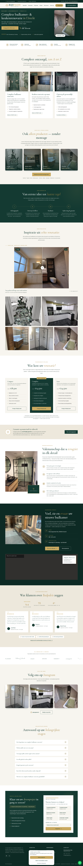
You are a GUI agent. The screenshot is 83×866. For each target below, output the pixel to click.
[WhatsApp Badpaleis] (80, 863)
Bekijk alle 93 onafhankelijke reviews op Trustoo (41, 640)
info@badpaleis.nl (74, 1)
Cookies (72, 863)
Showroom (46, 5)
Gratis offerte (72, 5)
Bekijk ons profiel (46, 712)
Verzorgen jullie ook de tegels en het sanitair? (28, 753)
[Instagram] (9, 856)
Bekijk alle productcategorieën (41, 174)
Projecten (36, 5)
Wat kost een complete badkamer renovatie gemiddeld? (31, 776)
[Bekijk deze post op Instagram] (17, 696)
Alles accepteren (41, 857)
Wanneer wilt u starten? (51, 822)
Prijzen (41, 5)
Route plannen (65, 548)
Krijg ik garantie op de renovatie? (25, 765)
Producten (30, 5)
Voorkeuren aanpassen (41, 863)
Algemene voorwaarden (65, 863)
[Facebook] (6, 856)
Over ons (52, 5)
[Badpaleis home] (12, 5)
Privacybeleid (57, 863)
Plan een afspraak (61, 115)
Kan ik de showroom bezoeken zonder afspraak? (29, 771)
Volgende (57, 828)
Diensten (25, 5)
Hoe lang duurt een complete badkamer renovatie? (29, 742)
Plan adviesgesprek (71, 432)
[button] (41, 567)
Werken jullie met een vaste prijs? (25, 748)
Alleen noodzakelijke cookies (41, 860)
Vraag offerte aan (12, 115)
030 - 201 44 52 (65, 1)
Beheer (76, 863)
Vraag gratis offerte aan (9, 28)
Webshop (60, 5)
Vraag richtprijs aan (16, 408)
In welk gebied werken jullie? (24, 759)
